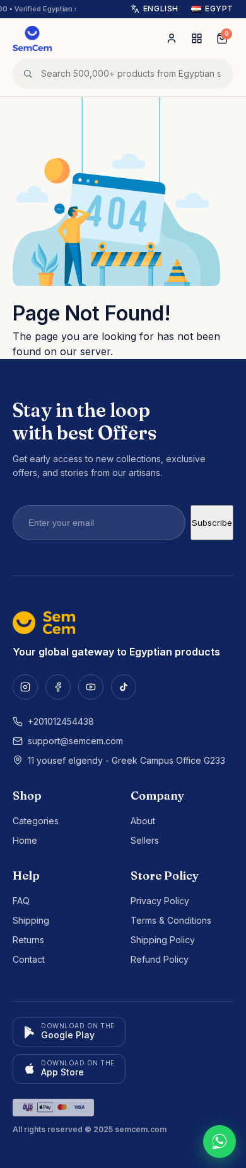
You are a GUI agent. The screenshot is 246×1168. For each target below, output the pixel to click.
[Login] (171, 38)
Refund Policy (160, 959)
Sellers (145, 840)
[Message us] (219, 1141)
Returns (28, 939)
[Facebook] (58, 687)
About (143, 820)
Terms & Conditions (171, 920)
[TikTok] (123, 687)
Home (25, 840)
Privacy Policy (160, 900)
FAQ (21, 900)
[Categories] (196, 38)
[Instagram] (25, 687)
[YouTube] (90, 687)
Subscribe (212, 523)
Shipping (31, 920)
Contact (29, 959)
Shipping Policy (163, 939)
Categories (36, 820)
